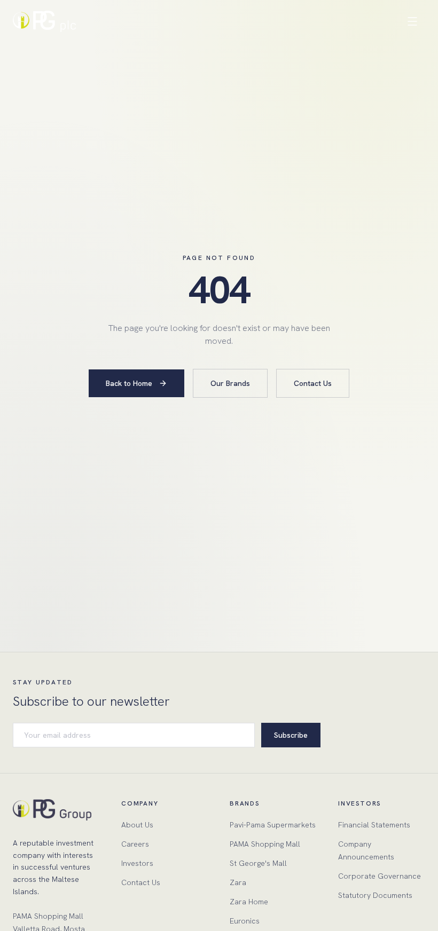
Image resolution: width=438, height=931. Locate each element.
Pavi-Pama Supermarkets (273, 825)
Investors (137, 863)
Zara (238, 882)
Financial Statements (374, 825)
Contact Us (313, 383)
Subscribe (291, 735)
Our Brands (230, 383)
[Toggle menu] (412, 21)
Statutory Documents (375, 895)
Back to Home (129, 383)
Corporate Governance (379, 876)
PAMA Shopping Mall (265, 844)
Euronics (245, 921)
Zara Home (249, 901)
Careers (135, 844)
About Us (137, 825)
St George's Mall (258, 863)
